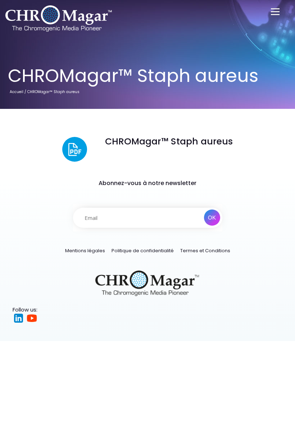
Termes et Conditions (205, 250)
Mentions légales (85, 250)
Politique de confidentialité (143, 250)
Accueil (16, 92)
